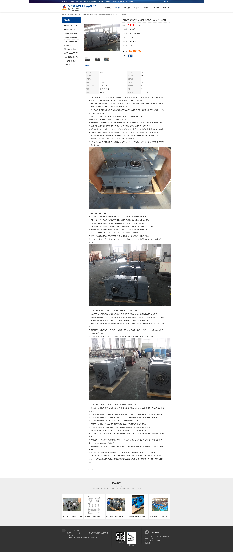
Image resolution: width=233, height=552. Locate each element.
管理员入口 (89, 537)
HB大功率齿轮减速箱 (85, 14)
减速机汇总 (67, 45)
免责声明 (83, 537)
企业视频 (127, 8)
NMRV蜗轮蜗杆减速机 (71, 57)
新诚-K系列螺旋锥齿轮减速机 (73, 29)
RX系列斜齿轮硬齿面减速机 (73, 53)
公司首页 (108, 8)
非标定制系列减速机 (70, 61)
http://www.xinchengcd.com (93, 470)
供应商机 (117, 8)
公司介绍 (137, 8)
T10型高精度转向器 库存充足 (138, 517)
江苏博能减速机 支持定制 (160, 517)
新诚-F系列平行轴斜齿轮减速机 (74, 37)
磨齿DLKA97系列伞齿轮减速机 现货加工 (73, 517)
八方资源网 (77, 537)
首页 (69, 14)
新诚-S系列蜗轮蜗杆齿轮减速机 (74, 33)
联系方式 (166, 8)
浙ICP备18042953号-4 (85, 533)
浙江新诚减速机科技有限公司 (98, 533)
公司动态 (147, 8)
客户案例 (156, 8)
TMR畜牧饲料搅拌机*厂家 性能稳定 (94, 517)
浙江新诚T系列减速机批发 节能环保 (116, 517)
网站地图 (95, 537)
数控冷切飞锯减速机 (70, 49)
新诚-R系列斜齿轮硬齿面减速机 (74, 25)
